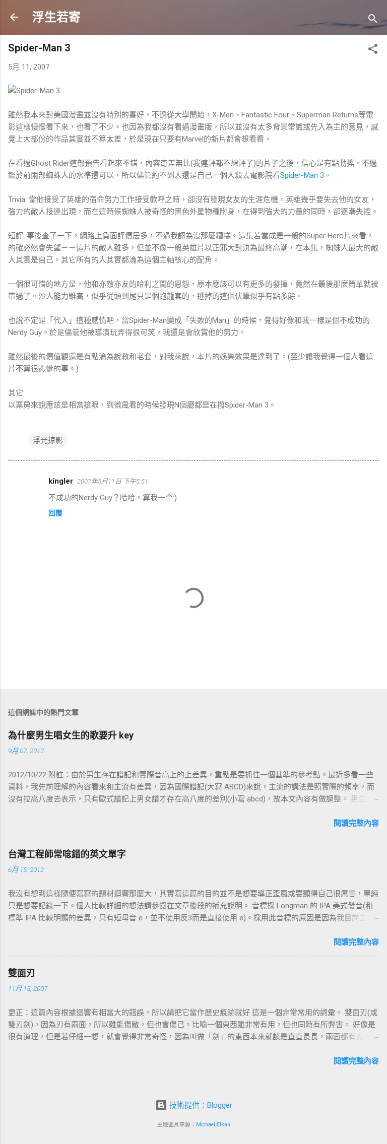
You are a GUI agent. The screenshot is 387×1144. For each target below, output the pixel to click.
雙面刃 (21, 973)
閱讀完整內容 (356, 823)
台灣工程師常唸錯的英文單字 (67, 854)
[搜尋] (373, 20)
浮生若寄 (56, 17)
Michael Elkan (213, 1124)
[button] (373, 50)
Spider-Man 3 (302, 175)
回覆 (55, 513)
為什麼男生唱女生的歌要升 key (71, 735)
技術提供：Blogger (199, 1105)
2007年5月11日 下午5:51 (112, 481)
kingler (60, 481)
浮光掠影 (48, 440)
